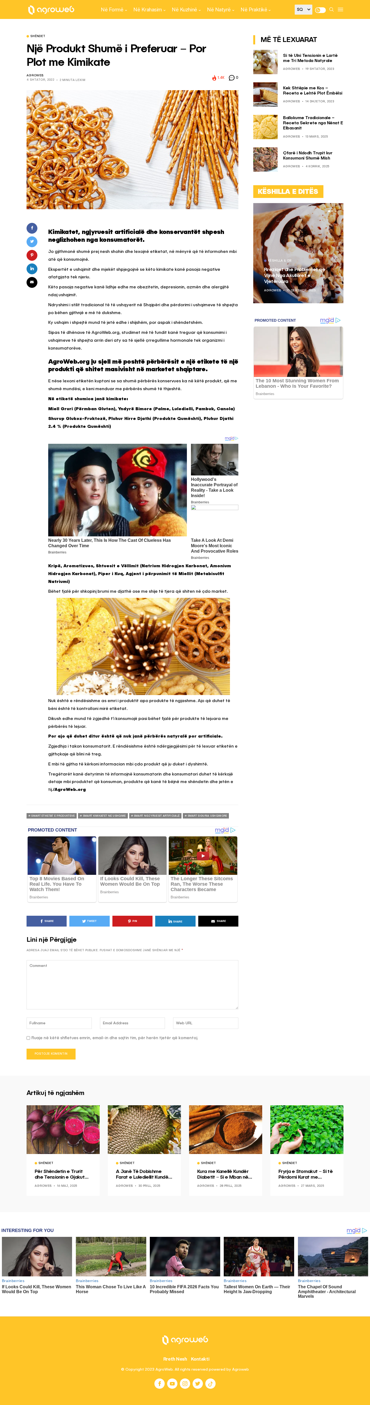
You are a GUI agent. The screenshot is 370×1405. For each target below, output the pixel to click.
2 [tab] (332, 211)
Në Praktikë (254, 9)
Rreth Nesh (175, 1359)
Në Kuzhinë (184, 9)
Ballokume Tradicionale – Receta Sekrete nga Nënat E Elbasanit (313, 123)
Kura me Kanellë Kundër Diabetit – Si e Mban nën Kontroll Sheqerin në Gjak (224, 1175)
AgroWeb (35, 75)
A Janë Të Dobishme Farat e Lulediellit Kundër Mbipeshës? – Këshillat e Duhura (143, 1175)
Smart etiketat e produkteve (53, 815)
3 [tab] (335, 211)
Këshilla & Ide (280, 261)
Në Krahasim (147, 9)
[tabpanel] (298, 253)
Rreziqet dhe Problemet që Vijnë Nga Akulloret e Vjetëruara (294, 275)
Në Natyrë (219, 9)
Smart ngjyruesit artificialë (157, 815)
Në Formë (112, 9)
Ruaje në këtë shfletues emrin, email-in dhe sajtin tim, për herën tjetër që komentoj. (114, 1038)
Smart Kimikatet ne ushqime (104, 815)
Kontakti (200, 1359)
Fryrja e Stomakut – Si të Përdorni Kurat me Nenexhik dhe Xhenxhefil (305, 1175)
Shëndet (37, 36)
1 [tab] (329, 211)
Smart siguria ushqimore (207, 815)
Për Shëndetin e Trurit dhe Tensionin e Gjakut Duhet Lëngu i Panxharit (61, 1175)
